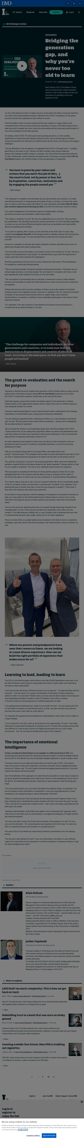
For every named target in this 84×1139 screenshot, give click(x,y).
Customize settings (33, 1135)
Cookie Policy (23, 1130)
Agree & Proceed (49, 1135)
